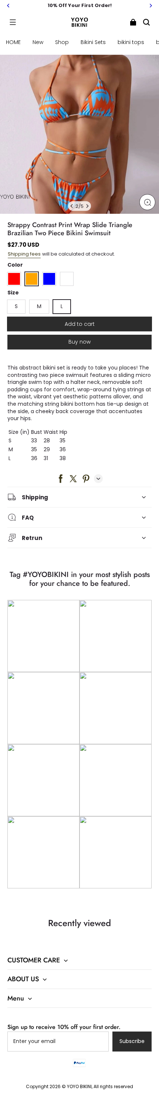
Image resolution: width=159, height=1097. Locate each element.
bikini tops (131, 42)
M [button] (39, 306)
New (38, 42)
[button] (12, 22)
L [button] (62, 306)
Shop (62, 42)
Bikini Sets (93, 42)
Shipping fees (24, 253)
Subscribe (132, 1041)
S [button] (16, 306)
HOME (13, 42)
